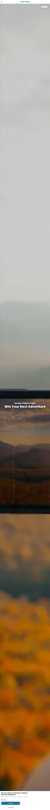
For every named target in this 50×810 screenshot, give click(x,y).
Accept (11, 803)
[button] (9, 1)
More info (3, 799)
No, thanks (10, 807)
